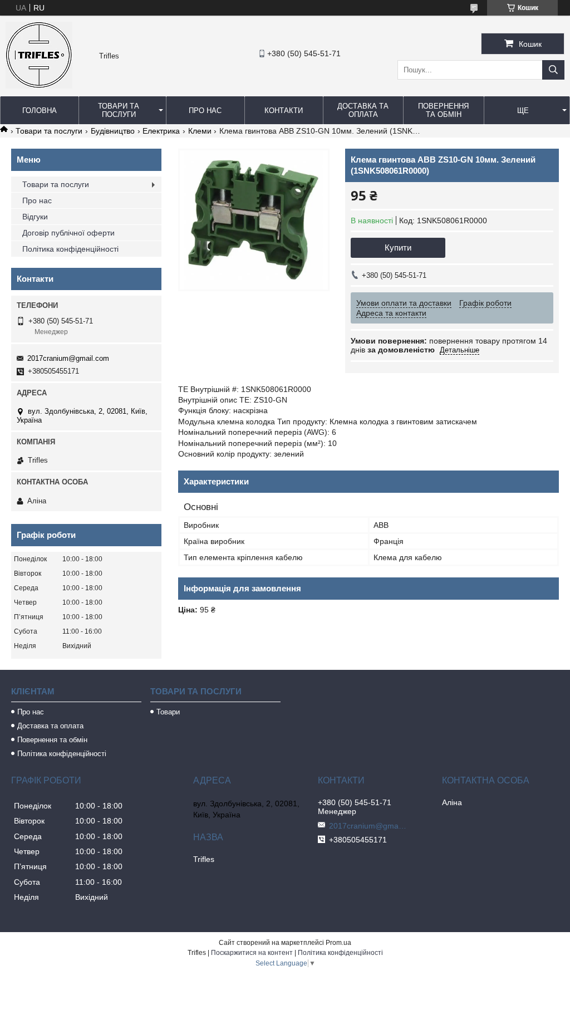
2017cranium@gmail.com (68, 358)
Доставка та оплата (363, 110)
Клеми (200, 130)
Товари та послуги (118, 110)
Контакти (283, 110)
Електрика (161, 130)
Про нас (205, 110)
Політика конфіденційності (70, 248)
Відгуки (35, 216)
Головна (39, 110)
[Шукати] (553, 70)
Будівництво (113, 130)
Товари (168, 712)
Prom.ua (338, 943)
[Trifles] (39, 85)
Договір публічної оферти (68, 232)
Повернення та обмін (443, 110)
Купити (398, 247)
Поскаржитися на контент (252, 953)
